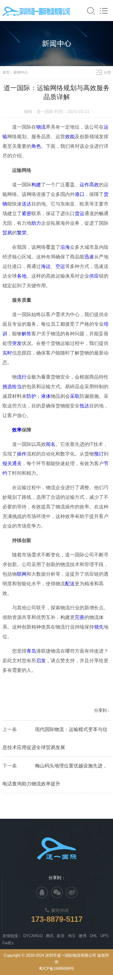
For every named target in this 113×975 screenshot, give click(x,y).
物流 (41, 126)
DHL (93, 936)
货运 (79, 213)
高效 (94, 184)
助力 (36, 223)
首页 (6, 72)
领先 (99, 626)
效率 (17, 429)
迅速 (89, 256)
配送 (70, 583)
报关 (7, 463)
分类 (107, 72)
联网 (22, 574)
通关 (17, 463)
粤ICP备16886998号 (56, 968)
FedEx (8, 943)
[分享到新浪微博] (71, 892)
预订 (99, 453)
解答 (26, 333)
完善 (79, 617)
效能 (70, 136)
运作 (84, 184)
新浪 (60, 936)
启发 (41, 660)
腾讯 (50, 936)
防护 (31, 396)
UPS (104, 936)
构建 (36, 184)
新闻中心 (21, 72)
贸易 (7, 232)
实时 (7, 352)
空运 (60, 266)
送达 (26, 203)
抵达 (84, 405)
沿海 (65, 247)
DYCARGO (33, 936)
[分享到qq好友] (42, 892)
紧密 (26, 213)
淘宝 (72, 936)
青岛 (31, 651)
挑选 (7, 386)
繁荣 (22, 232)
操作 (22, 453)
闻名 (50, 444)
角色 (36, 146)
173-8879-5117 (57, 919)
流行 (22, 376)
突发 (17, 343)
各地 (22, 276)
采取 (75, 396)
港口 (79, 194)
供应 (94, 276)
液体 (46, 396)
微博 (82, 936)
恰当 (17, 386)
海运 (46, 266)
